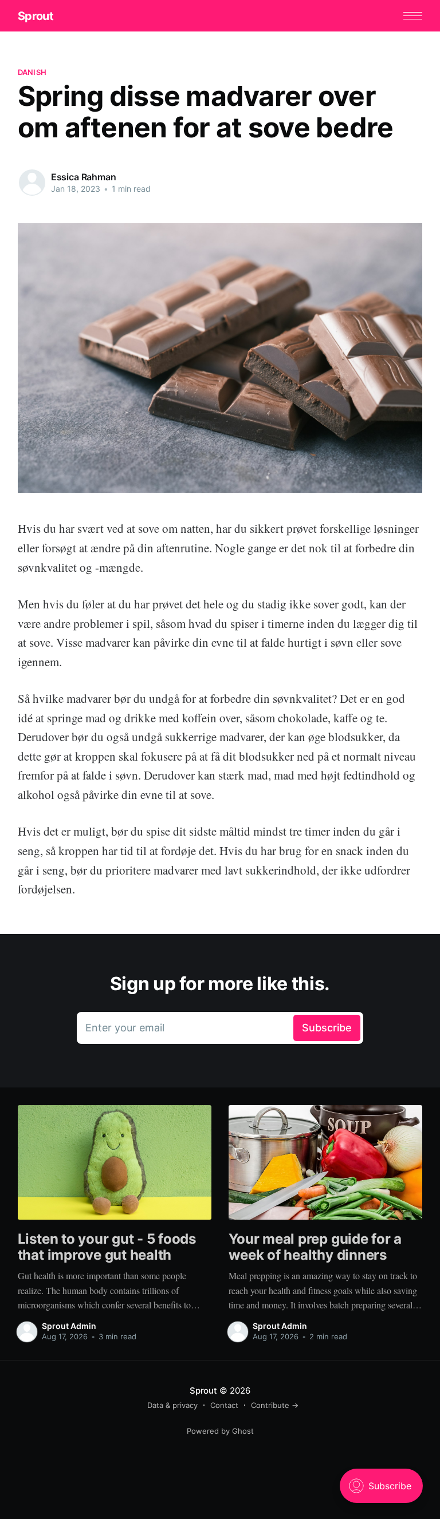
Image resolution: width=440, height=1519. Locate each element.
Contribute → (274, 1405)
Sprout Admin (69, 1326)
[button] (412, 15)
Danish (32, 72)
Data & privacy (172, 1405)
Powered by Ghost (220, 1430)
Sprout (36, 16)
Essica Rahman (83, 177)
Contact (224, 1405)
